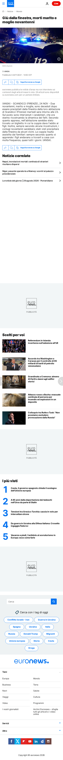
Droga (31, 648)
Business (6, 684)
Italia (47, 627)
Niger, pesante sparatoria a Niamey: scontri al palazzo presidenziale (28, 172)
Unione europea (17, 641)
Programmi (38, 703)
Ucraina (33, 627)
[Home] (3, 11)
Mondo (19, 11)
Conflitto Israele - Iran (18, 620)
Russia (11, 634)
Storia (37, 641)
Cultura (36, 697)
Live (56, 3)
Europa (5, 678)
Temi (4, 672)
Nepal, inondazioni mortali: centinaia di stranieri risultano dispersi (25, 162)
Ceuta (51, 641)
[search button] (54, 601)
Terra (35, 684)
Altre (4, 731)
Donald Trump (31, 634)
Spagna (17, 627)
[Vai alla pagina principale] (10, 3)
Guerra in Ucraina (47, 620)
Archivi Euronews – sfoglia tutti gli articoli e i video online (45, 711)
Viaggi (5, 697)
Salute (36, 691)
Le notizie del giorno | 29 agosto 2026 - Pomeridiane (27, 180)
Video (5, 703)
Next (4, 691)
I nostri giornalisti (10, 709)
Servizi (5, 723)
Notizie (10, 11)
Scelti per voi (13, 335)
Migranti (50, 634)
